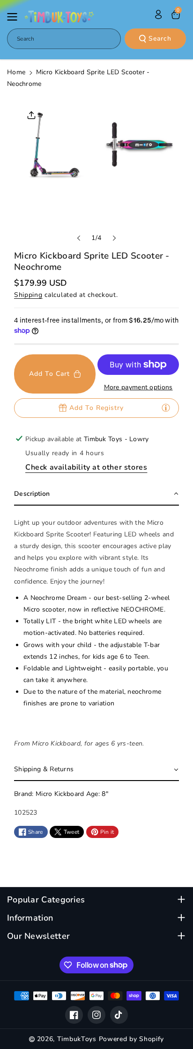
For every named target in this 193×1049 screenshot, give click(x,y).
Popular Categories (46, 899)
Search (159, 38)
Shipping (28, 294)
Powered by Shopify (131, 1039)
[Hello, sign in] (158, 14)
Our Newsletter (38, 936)
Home (16, 72)
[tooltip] (166, 407)
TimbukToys (76, 1039)
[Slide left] (78, 238)
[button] (15, 17)
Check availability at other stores (86, 467)
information (30, 918)
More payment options (138, 387)
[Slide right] (114, 238)
